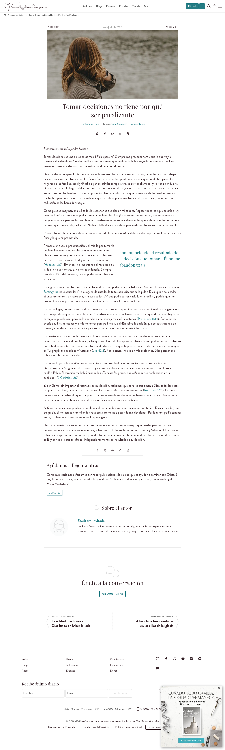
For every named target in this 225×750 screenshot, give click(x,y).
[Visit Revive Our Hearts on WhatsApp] (174, 658)
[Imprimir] (128, 133)
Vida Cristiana (119, 124)
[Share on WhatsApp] (112, 133)
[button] (220, 6)
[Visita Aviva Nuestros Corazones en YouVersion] (157, 668)
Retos (25, 670)
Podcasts (87, 6)
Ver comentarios (112, 594)
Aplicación (72, 665)
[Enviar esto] (120, 133)
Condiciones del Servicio (95, 727)
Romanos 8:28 (153, 390)
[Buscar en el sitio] (209, 6)
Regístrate (120, 693)
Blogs (99, 6)
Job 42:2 (98, 350)
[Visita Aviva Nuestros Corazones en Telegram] (200, 658)
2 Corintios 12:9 (67, 377)
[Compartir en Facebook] (105, 133)
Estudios (124, 6)
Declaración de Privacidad (62, 727)
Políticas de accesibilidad (128, 727)
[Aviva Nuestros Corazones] (25, 6)
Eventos (110, 6)
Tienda (136, 6)
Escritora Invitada (89, 124)
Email (70, 693)
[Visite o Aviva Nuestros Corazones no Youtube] (183, 658)
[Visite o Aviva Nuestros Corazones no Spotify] (191, 658)
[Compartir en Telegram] (97, 133)
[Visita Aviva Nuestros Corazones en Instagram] (157, 658)
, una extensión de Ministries (120, 721)
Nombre (28, 693)
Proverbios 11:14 (148, 318)
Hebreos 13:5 (53, 264)
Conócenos (116, 665)
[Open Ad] (191, 716)
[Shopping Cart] (214, 6)
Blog (30, 15)
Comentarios (138, 124)
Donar (192, 6)
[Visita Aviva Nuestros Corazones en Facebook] (166, 658)
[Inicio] (5, 15)
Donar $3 (54, 492)
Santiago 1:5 (51, 291)
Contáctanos (117, 659)
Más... (147, 6)
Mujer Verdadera (17, 15)
